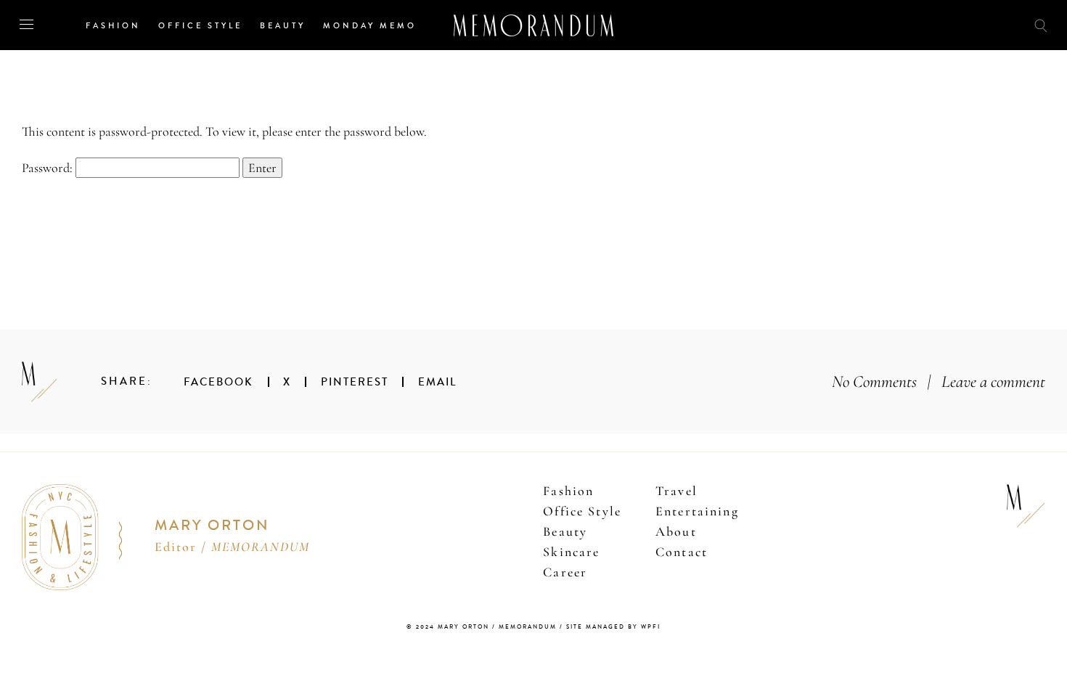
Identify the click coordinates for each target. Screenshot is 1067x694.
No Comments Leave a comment (938, 381)
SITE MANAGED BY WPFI (613, 627)
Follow (959, 24)
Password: (48, 168)
